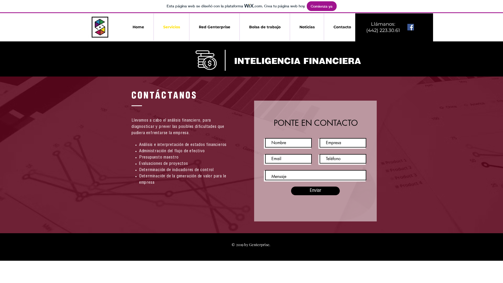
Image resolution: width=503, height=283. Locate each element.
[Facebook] (410, 27)
